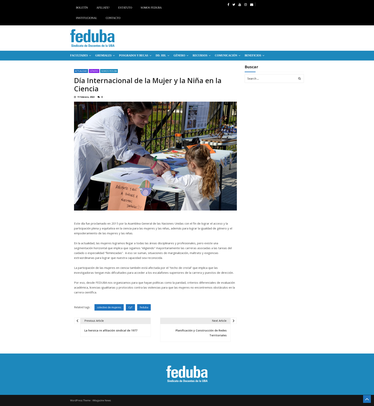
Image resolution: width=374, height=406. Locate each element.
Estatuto (125, 7)
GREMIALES (103, 55)
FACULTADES (79, 55)
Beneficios (253, 55)
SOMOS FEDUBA (109, 71)
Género (179, 55)
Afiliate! (103, 7)
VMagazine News (101, 400)
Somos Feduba (151, 7)
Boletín (82, 7)
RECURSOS (200, 55)
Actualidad (81, 71)
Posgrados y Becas (133, 55)
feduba (144, 307)
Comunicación (226, 55)
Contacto (113, 18)
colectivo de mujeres (109, 307)
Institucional (86, 18)
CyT (130, 307)
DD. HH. (161, 55)
